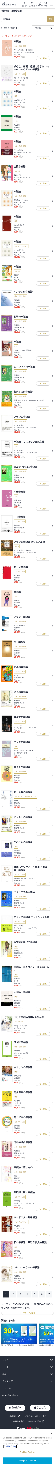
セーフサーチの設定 (27, 1313)
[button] (36, 1421)
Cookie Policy (10, 1446)
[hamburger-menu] (51, 4)
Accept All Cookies (27, 1460)
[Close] (51, 1433)
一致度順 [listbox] (37, 28)
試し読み (43, 58)
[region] (27, 1447)
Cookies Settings (27, 1452)
